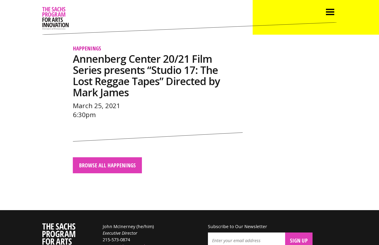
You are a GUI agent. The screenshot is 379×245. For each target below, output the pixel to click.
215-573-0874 (116, 240)
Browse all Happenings (107, 165)
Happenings (87, 48)
